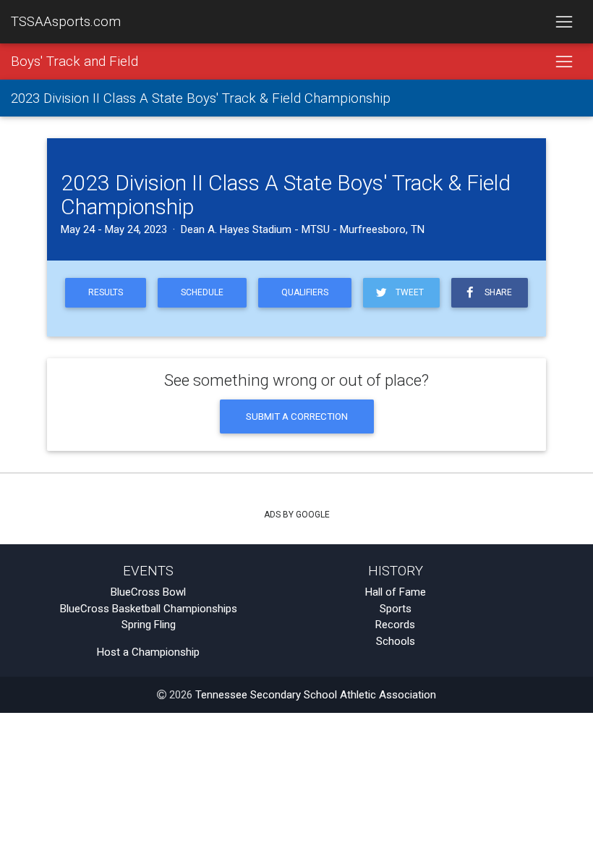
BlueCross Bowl (148, 592)
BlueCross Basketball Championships (148, 608)
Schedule (202, 292)
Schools (395, 641)
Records (395, 624)
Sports (395, 608)
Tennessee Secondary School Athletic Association (315, 694)
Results (105, 292)
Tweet (407, 292)
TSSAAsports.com (66, 22)
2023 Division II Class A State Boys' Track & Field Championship (201, 98)
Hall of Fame (395, 592)
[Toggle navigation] (563, 22)
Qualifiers (304, 292)
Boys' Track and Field (74, 61)
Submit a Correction (297, 416)
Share (496, 292)
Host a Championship (148, 652)
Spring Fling (148, 624)
